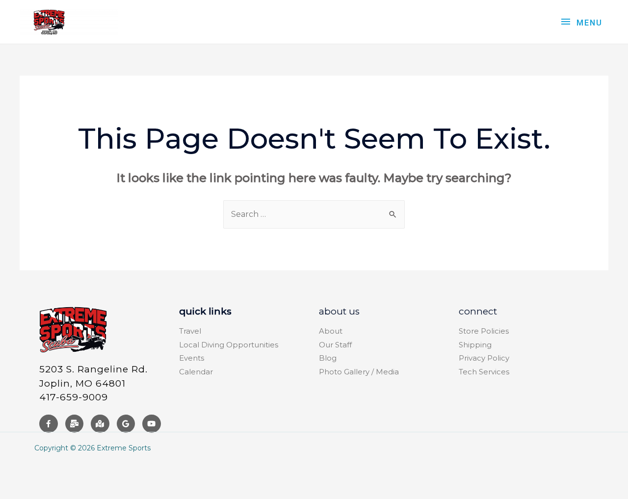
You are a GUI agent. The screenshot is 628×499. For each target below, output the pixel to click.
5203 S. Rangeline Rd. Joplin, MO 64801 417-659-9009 (93, 383)
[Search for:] (314, 214)
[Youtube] (151, 424)
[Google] (126, 424)
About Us (339, 311)
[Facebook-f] (48, 424)
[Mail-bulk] (74, 424)
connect (478, 311)
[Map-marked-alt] (100, 424)
